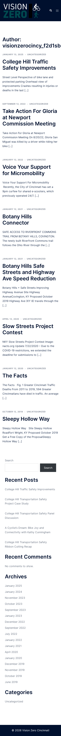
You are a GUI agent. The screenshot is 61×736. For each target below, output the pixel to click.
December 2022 (15, 621)
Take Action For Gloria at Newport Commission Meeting (29, 117)
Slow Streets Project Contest (27, 329)
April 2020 (11, 652)
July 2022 (11, 633)
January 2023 (13, 615)
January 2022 (13, 640)
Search (9, 460)
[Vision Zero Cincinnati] (21, 10)
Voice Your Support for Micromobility (26, 170)
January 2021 (13, 646)
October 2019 (13, 676)
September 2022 (15, 627)
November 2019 (15, 670)
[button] (50, 10)
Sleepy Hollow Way (26, 419)
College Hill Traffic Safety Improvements (29, 64)
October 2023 (13, 603)
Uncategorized (36, 54)
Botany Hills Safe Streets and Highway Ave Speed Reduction (29, 272)
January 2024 (13, 591)
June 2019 (11, 682)
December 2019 (14, 664)
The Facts (14, 375)
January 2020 (13, 658)
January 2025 (13, 585)
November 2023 (15, 597)
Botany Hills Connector (17, 219)
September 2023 (15, 609)
